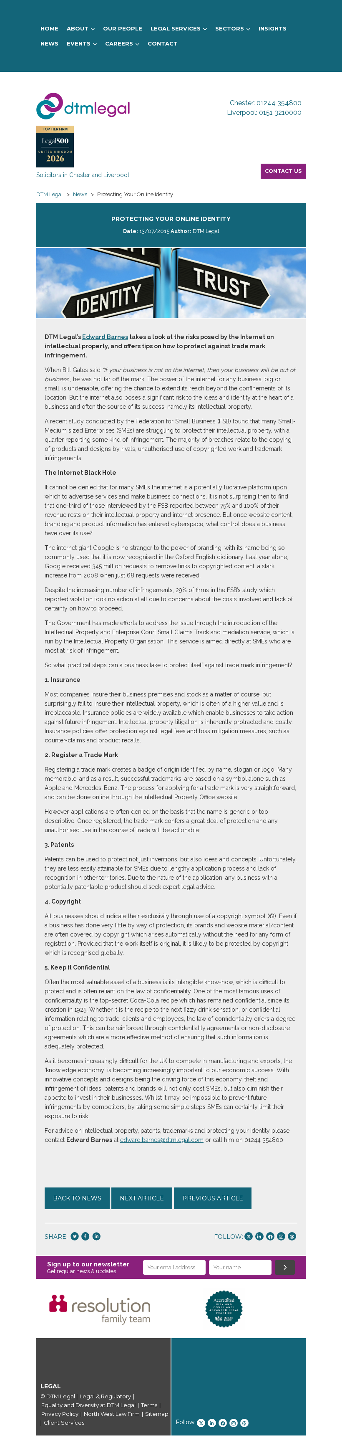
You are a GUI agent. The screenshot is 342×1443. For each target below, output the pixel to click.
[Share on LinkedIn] (96, 1237)
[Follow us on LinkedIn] (259, 1236)
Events (79, 43)
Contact (163, 43)
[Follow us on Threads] (292, 1236)
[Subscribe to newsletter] (285, 1267)
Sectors (229, 28)
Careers (119, 43)
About (77, 28)
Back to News (77, 1198)
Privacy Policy (59, 1413)
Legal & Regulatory (105, 1396)
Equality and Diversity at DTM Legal (88, 1405)
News (49, 43)
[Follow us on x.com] (248, 1236)
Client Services (64, 1422)
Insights (273, 28)
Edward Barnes (105, 337)
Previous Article (212, 1198)
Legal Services (176, 28)
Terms (149, 1405)
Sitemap (156, 1413)
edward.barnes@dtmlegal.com (162, 1140)
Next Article (142, 1198)
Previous (23, 1309)
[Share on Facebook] (85, 1237)
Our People (122, 28)
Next (318, 1309)
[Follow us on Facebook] (270, 1236)
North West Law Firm (112, 1413)
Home (49, 28)
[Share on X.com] (74, 1237)
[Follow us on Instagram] (281, 1236)
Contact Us (283, 171)
